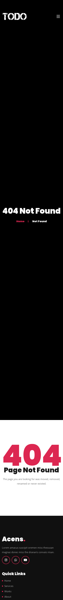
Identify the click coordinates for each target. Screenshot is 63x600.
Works (7, 591)
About (7, 597)
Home (20, 221)
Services (8, 586)
